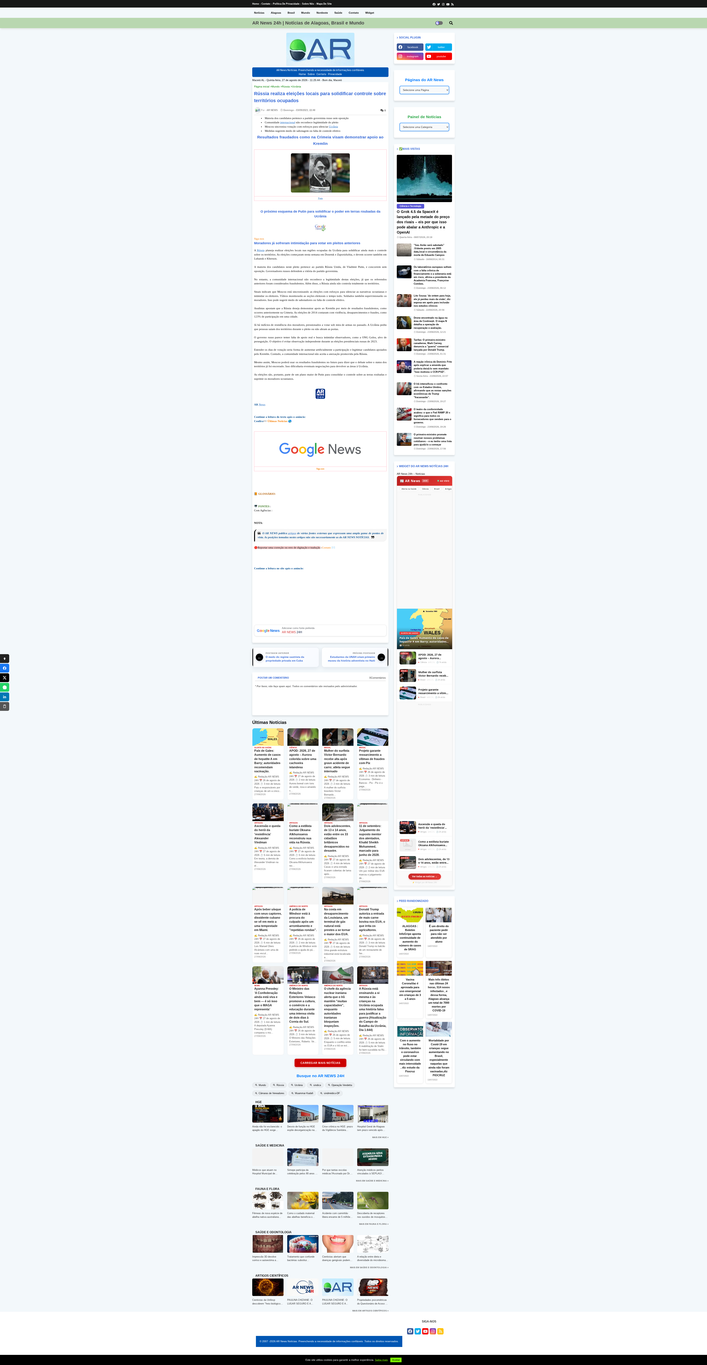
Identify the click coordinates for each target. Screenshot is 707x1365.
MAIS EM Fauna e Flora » (374, 1224)
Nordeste (322, 12)
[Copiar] (4, 706)
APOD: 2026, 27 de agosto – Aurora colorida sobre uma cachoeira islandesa (430, 656)
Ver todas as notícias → (424, 876)
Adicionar (320, 630)
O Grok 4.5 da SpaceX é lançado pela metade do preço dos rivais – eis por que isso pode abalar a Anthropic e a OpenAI (423, 222)
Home (255, 3)
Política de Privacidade (286, 3)
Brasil (291, 12)
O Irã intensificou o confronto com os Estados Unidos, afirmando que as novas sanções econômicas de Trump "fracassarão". (432, 390)
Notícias (259, 12)
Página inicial (261, 86)
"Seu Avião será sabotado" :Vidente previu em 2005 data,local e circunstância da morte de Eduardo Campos (430, 250)
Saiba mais (381, 1359)
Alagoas (276, 12)
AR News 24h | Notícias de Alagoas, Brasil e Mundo (308, 22)
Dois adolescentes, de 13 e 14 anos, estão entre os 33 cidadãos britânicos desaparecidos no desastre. (433, 861)
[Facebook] (4, 668)
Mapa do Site (324, 3)
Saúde (338, 12)
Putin (320, 198)
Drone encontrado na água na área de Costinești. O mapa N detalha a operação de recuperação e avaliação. (430, 322)
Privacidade (335, 74)
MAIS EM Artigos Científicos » (370, 1311)
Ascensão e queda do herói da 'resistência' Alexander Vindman (431, 826)
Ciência (425, 489)
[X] (4, 677)
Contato (265, 3)
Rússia (286, 86)
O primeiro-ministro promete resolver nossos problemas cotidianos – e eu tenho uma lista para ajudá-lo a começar (433, 439)
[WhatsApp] (4, 687)
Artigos (448, 489)
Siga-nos (259, 238)
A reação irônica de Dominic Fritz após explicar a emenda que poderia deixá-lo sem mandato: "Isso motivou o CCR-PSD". (433, 366)
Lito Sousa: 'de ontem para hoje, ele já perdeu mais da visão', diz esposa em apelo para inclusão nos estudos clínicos (432, 300)
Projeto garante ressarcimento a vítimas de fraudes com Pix (433, 691)
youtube (441, 56)
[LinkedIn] (4, 696)
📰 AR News (414, 481)
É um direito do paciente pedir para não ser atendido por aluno (439, 934)
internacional (287, 122)
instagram (412, 56)
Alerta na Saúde (409, 489)
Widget (369, 12)
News (262, 404)
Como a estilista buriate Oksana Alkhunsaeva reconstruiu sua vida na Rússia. (433, 843)
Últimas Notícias (277, 421)
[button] (451, 23)
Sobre (311, 74)
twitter (441, 47)
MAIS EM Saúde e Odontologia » (369, 1267)
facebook (412, 47)
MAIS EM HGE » (380, 1137)
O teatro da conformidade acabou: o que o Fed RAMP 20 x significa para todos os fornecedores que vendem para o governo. (432, 416)
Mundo (305, 12)
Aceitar (396, 1360)
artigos (292, 533)
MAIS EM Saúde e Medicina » (372, 1181)
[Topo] (4, 658)
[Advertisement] (424, 552)
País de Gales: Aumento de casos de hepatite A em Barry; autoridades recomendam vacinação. (424, 639)
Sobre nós (308, 3)
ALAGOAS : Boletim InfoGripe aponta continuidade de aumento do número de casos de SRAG (410, 938)
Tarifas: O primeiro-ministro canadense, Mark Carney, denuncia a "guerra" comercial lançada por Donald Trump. (431, 344)
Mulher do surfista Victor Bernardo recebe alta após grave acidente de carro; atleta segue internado (433, 674)
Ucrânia (296, 86)
